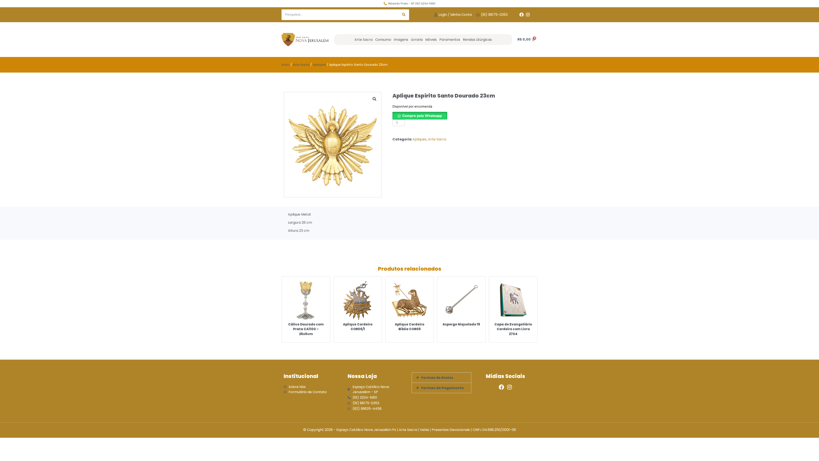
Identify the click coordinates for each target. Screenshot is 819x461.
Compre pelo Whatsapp (422, 116)
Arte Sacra (363, 39)
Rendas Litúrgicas (477, 39)
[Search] (403, 14)
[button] (374, 99)
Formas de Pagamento (442, 387)
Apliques (319, 65)
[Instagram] (528, 15)
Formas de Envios (437, 377)
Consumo (383, 39)
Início (286, 65)
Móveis (431, 39)
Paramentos (449, 39)
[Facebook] (521, 15)
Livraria (417, 39)
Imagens (401, 39)
